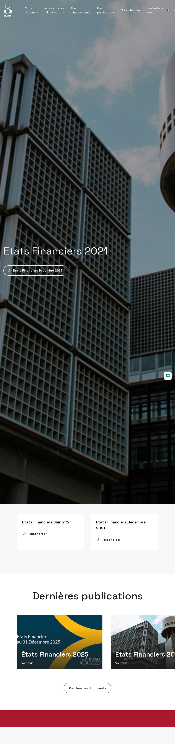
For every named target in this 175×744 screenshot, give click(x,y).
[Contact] (168, 376)
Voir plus (27, 663)
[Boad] (7, 10)
